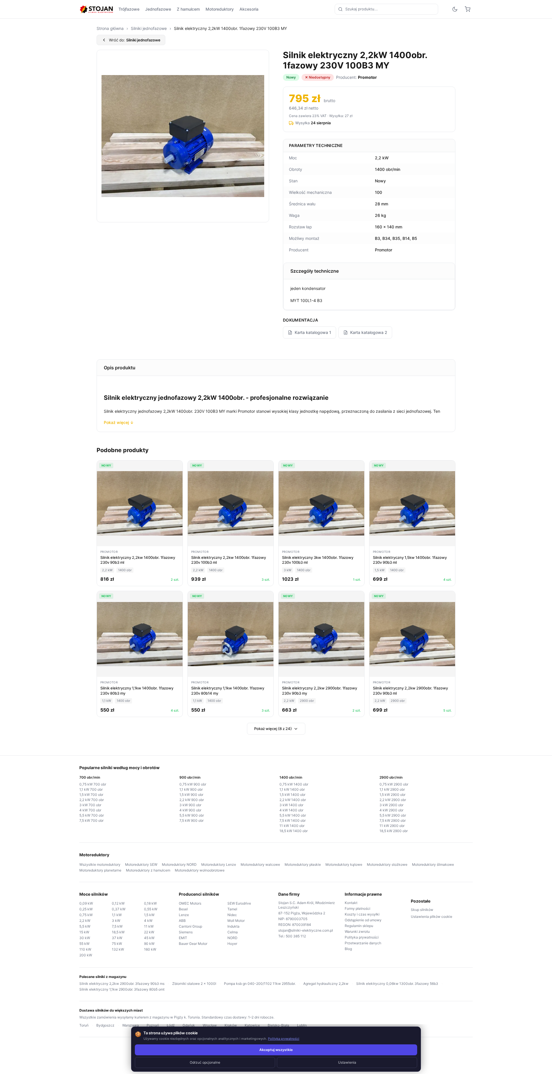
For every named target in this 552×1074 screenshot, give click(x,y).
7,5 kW (117, 926)
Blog (348, 949)
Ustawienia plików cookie (431, 916)
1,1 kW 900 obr (191, 789)
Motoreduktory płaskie (303, 864)
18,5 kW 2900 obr (393, 831)
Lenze (184, 915)
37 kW (117, 938)
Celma (232, 932)
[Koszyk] (467, 9)
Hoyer (232, 943)
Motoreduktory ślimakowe (433, 864)
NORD (232, 938)
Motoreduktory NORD (179, 864)
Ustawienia (347, 1062)
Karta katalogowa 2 (368, 332)
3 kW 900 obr (190, 805)
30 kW (84, 938)
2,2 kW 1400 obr (292, 800)
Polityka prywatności (362, 937)
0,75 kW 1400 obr (293, 784)
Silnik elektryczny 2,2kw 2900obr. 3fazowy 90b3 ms (121, 983)
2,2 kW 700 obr (91, 800)
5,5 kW (84, 926)
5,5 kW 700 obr (91, 815)
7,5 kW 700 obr (91, 820)
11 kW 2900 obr (392, 825)
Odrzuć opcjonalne (205, 1062)
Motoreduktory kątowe (343, 864)
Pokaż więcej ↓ (119, 422)
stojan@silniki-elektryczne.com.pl (305, 930)
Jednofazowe (158, 9)
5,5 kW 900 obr (191, 815)
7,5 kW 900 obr (191, 820)
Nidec (232, 915)
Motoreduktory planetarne (100, 870)
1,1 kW (117, 915)
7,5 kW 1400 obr (292, 820)
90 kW (149, 943)
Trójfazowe (128, 9)
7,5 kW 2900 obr (392, 820)
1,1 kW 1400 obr (292, 789)
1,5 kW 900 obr (191, 794)
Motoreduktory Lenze (218, 864)
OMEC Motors (190, 903)
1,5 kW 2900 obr (392, 794)
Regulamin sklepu (359, 926)
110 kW (85, 949)
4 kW (148, 920)
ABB (182, 920)
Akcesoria (248, 9)
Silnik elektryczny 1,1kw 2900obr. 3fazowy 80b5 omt (121, 989)
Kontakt (351, 903)
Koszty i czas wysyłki (362, 914)
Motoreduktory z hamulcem (148, 870)
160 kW (150, 949)
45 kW (149, 938)
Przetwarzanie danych (363, 943)
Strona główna (110, 28)
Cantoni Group (190, 926)
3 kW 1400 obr (291, 805)
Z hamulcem (188, 9)
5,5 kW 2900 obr (392, 815)
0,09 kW (86, 903)
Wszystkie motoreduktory (99, 864)
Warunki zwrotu (357, 931)
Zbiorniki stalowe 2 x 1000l (194, 983)
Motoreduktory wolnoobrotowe (200, 870)
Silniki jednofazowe (149, 28)
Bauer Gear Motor (193, 943)
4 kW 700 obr (90, 810)
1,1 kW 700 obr (91, 789)
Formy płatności (357, 908)
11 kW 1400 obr (291, 825)
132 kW (118, 949)
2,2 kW (84, 920)
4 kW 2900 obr (391, 810)
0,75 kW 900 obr (192, 784)
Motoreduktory (220, 9)
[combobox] (386, 9)
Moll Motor (236, 920)
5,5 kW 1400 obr (292, 815)
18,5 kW (118, 932)
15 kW (84, 932)
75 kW (117, 943)
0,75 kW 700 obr (92, 784)
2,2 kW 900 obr (191, 800)
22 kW (149, 932)
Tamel (232, 909)
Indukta (233, 926)
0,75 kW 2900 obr (393, 784)
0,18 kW (150, 903)
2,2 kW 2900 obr (392, 800)
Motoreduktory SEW (141, 864)
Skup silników (422, 909)
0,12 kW (118, 903)
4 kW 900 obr (190, 810)
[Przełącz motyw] (455, 9)
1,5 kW (149, 915)
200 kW (85, 955)
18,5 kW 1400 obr (293, 831)
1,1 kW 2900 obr (392, 789)
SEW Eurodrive (239, 903)
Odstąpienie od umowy (363, 920)
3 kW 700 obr (90, 805)
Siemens (186, 932)
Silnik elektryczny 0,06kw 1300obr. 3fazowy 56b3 (397, 983)
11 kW (149, 926)
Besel (183, 909)
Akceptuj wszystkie (276, 1050)
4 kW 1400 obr (291, 810)
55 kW (84, 943)
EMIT (183, 938)
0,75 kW (86, 915)
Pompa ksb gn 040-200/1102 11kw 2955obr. (260, 983)
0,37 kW (118, 909)
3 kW (116, 920)
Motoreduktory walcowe (260, 864)
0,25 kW (86, 909)
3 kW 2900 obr (391, 805)
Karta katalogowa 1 (313, 332)
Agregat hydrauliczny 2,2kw (325, 983)
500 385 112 (296, 936)
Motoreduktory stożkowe (387, 864)
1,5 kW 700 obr (91, 794)
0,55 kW (150, 909)
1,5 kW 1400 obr (292, 794)
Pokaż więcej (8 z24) (273, 728)
